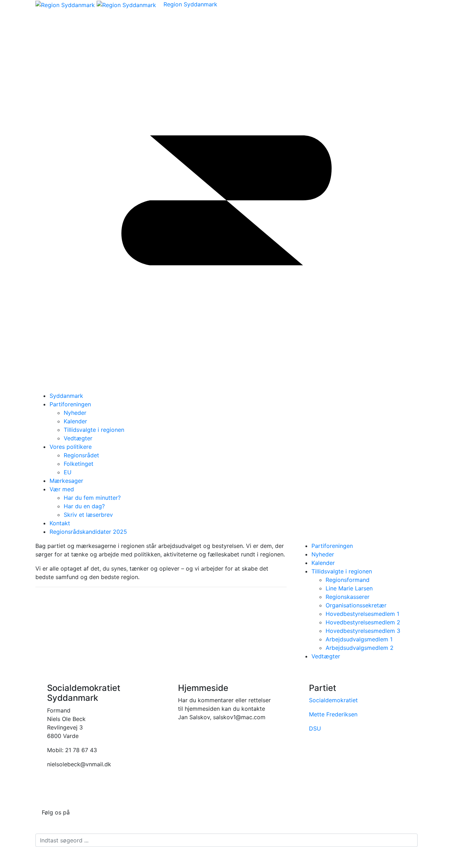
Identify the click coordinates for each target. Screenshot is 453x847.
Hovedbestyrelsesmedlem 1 (362, 613)
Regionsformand (347, 579)
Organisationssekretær (356, 605)
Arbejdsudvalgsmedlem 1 (359, 639)
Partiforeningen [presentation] (332, 545)
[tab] (364, 546)
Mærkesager (66, 480)
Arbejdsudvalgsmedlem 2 (360, 647)
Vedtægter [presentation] (325, 656)
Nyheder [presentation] (322, 554)
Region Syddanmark (190, 4)
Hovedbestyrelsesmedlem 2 (363, 622)
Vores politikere (71, 446)
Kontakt (60, 523)
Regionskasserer (347, 596)
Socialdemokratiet (333, 700)
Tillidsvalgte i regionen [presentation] (341, 571)
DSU (315, 728)
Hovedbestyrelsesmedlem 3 (363, 630)
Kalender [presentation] (323, 562)
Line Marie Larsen (349, 588)
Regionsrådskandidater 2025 (88, 531)
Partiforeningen (70, 404)
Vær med (62, 489)
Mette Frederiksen (333, 714)
